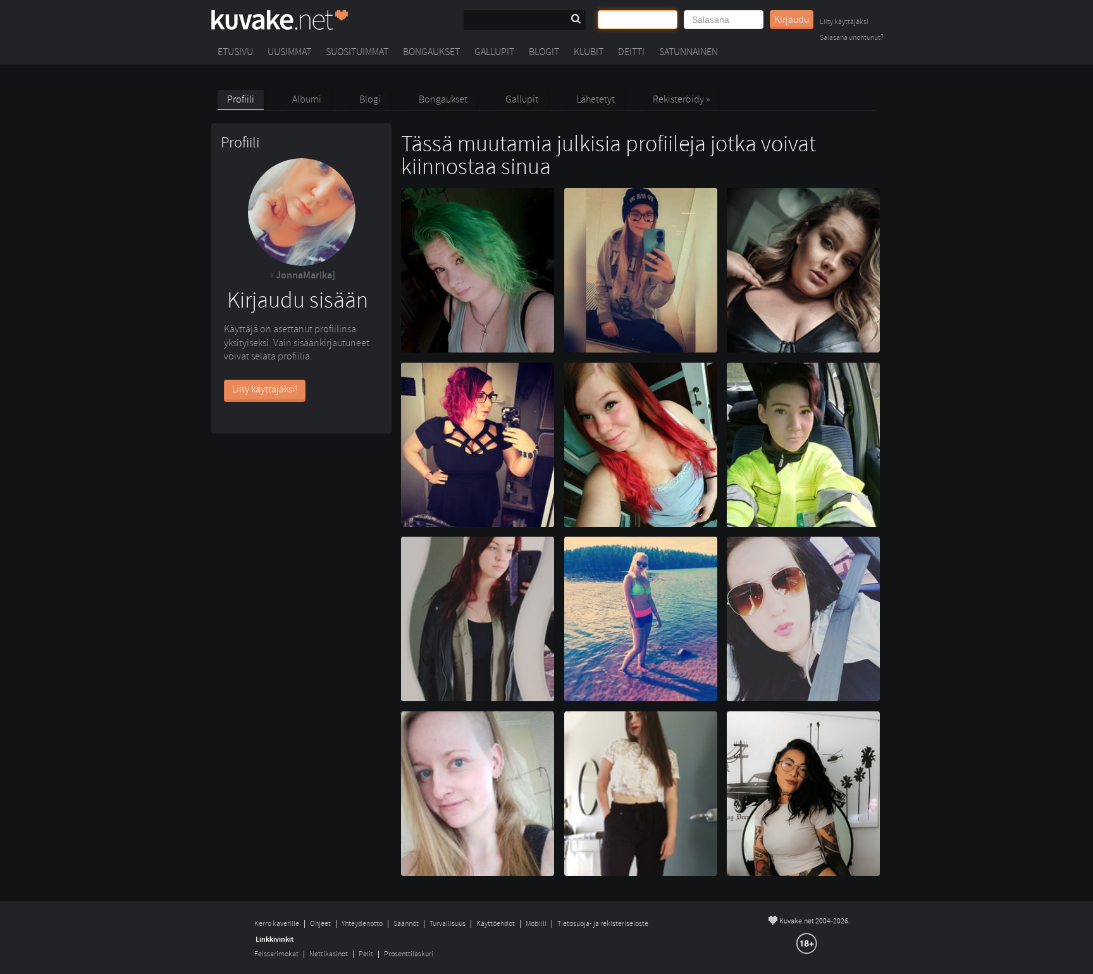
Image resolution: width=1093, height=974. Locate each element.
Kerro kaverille (276, 923)
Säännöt (406, 923)
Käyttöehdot (495, 923)
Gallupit (494, 52)
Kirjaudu (791, 19)
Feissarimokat (276, 954)
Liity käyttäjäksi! (264, 389)
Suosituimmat (357, 52)
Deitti (631, 52)
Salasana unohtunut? (852, 38)
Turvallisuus (447, 923)
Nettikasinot (328, 954)
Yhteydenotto (362, 923)
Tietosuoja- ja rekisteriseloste (602, 923)
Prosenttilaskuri (408, 954)
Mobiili (536, 923)
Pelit (366, 954)
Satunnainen (688, 52)
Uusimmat (289, 52)
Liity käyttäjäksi (844, 22)
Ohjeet (320, 923)
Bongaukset (431, 52)
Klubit (588, 52)
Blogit (544, 52)
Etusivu (235, 52)
